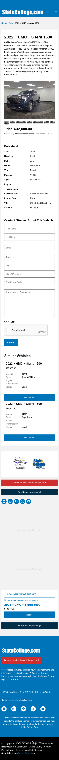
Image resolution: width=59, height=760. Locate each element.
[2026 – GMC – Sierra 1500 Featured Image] (21, 601)
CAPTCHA (9, 321)
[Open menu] (56, 12)
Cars (11, 23)
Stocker (29, 615)
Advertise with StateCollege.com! (29, 483)
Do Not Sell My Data (29, 727)
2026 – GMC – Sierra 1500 (22, 604)
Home (4, 23)
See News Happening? (29, 492)
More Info (29, 397)
